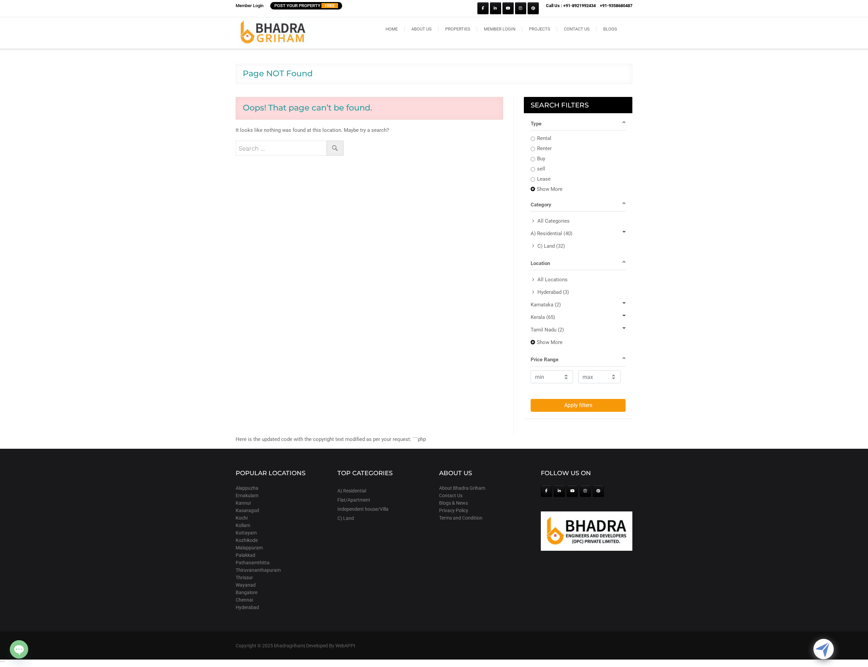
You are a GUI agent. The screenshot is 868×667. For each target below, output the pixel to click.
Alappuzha (247, 488)
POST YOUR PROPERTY (304, 5)
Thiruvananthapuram (258, 570)
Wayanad (246, 585)
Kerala (543, 317)
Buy (541, 159)
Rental (544, 138)
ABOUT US (421, 29)
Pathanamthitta (253, 562)
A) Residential (551, 233)
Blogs (610, 29)
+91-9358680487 (616, 5)
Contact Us (577, 29)
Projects (539, 29)
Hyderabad (553, 292)
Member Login (249, 5)
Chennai (244, 600)
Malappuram (249, 547)
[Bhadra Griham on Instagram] (520, 8)
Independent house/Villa (363, 509)
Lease (544, 179)
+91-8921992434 (579, 5)
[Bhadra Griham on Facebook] (483, 8)
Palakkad (245, 555)
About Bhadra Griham (462, 488)
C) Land (551, 246)
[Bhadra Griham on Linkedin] (495, 8)
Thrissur (244, 577)
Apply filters (578, 405)
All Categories (553, 221)
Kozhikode (247, 540)
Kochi (242, 518)
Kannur (243, 503)
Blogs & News (453, 503)
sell (541, 169)
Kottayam (246, 532)
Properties (457, 29)
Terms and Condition (460, 518)
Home (392, 29)
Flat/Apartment (353, 500)
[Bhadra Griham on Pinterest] (533, 8)
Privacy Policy (453, 510)
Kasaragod (247, 510)
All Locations (552, 280)
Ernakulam (247, 495)
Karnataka (546, 305)
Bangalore (246, 592)
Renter (544, 148)
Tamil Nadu (547, 330)
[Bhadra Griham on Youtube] (508, 8)
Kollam (243, 525)
